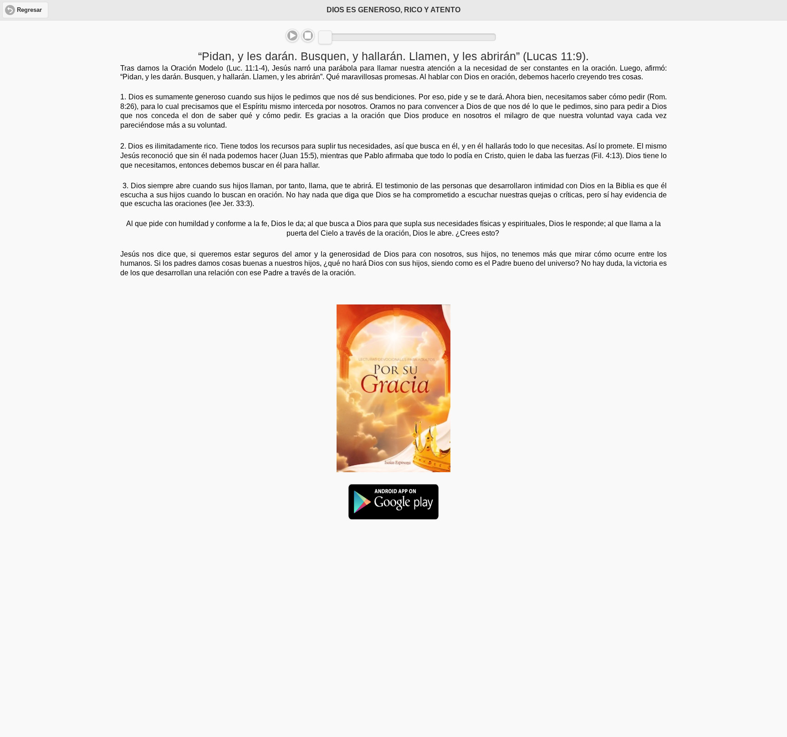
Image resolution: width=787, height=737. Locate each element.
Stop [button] (308, 35)
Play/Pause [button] (292, 35)
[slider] (325, 37)
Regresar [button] (29, 10)
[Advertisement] (393, 597)
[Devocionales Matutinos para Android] (393, 516)
